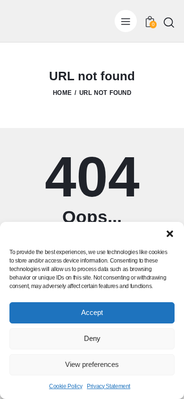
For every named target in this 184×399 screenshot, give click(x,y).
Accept (92, 312)
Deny (92, 338)
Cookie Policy (65, 386)
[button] (170, 233)
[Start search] (169, 22)
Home (62, 92)
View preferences (92, 364)
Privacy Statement (108, 386)
